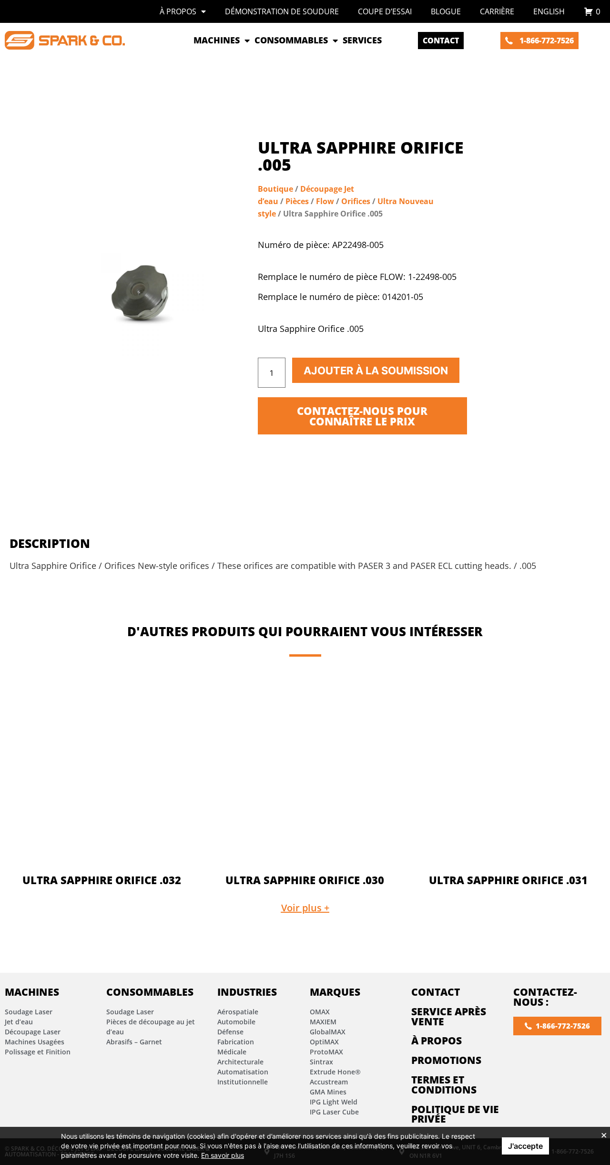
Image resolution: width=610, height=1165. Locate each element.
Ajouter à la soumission (376, 370)
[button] (305, 907)
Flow (325, 201)
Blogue (446, 11)
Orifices (355, 201)
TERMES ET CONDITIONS (444, 1084)
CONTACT (435, 992)
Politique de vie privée (455, 1114)
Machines (32, 992)
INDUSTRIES (247, 992)
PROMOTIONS (446, 1060)
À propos (178, 11)
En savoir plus (222, 1155)
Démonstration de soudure (282, 11)
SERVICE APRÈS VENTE (448, 1016)
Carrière (497, 11)
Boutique (275, 189)
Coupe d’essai (385, 11)
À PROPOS (436, 1040)
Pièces (297, 201)
